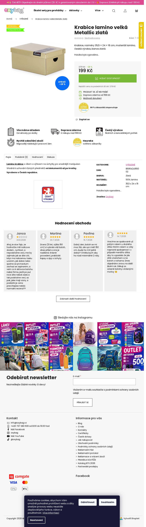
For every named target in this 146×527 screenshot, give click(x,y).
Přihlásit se (83, 402)
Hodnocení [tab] (37, 157)
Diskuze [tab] (51, 157)
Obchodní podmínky (88, 443)
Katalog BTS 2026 (86, 463)
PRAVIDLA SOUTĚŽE (87, 459)
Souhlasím (107, 502)
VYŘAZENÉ (130, 164)
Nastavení (36, 520)
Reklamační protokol (88, 453)
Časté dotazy (84, 436)
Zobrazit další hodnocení (73, 298)
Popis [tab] (8, 157)
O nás (81, 426)
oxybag (14, 432)
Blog (80, 423)
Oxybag (109, 196)
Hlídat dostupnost (110, 78)
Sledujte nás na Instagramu (75, 317)
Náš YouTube (17, 436)
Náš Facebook (18, 429)
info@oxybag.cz (19, 422)
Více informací (50, 513)
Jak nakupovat (85, 440)
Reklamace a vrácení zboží (91, 456)
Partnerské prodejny (88, 466)
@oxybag (15, 439)
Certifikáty (83, 433)
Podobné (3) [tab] (21, 157)
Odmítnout (88, 502)
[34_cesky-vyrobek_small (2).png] (48, 187)
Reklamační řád (85, 449)
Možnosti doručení (92, 98)
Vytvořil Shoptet (131, 518)
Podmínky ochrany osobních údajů (95, 446)
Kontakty (82, 430)
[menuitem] (50, 10)
